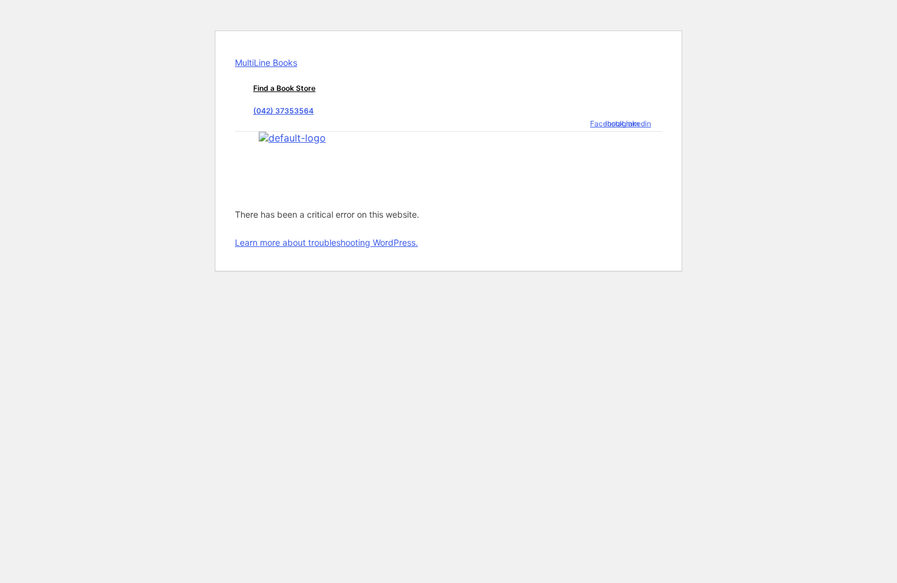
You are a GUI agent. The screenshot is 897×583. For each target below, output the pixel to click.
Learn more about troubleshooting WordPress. (326, 242)
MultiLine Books (266, 62)
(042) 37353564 (283, 110)
